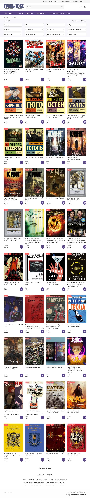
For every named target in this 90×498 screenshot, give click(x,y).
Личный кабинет (28, 479)
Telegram (82, 1)
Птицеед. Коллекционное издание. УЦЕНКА (12, 368)
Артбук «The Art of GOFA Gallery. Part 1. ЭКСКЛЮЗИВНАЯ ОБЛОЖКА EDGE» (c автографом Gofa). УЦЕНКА (76, 73)
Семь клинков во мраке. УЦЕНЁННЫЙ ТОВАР (11, 283)
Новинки (20, 13)
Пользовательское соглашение (56, 483)
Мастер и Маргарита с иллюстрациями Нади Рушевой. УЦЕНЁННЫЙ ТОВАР (34, 326)
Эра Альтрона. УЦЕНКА (32, 367)
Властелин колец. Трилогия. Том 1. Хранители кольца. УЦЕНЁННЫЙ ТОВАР (76, 284)
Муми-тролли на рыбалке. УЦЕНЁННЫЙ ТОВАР (75, 325)
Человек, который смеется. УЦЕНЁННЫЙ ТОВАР (33, 116)
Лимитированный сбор (56, 13)
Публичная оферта (61, 479)
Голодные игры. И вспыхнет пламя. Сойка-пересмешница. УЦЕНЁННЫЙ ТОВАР (55, 240)
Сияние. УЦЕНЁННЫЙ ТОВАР (55, 157)
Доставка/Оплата (66, 1)
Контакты (57, 1)
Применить (75, 21)
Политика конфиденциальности (34, 483)
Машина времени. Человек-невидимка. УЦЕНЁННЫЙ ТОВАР (76, 117)
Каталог (45, 1)
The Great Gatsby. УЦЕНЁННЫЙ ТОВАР (52, 283)
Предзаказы (29, 13)
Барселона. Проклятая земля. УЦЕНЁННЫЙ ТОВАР (55, 412)
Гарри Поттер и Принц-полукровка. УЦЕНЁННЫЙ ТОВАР (12, 455)
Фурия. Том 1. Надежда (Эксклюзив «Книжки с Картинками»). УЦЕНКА (11, 412)
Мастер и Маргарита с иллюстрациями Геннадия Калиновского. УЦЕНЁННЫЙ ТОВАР (34, 241)
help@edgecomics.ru (76, 494)
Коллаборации (61, 486)
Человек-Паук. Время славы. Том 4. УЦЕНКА (34, 70)
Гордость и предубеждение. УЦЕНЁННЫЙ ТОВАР (55, 116)
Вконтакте (75, 1)
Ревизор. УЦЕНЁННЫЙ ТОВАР (34, 157)
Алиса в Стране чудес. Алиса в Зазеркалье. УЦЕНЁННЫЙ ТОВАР (13, 117)
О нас (51, 1)
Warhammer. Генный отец (54, 367)
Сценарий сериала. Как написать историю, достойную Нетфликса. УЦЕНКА (34, 412)
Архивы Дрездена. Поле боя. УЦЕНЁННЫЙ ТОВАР (76, 412)
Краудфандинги (41, 13)
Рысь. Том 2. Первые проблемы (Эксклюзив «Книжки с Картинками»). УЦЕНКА (75, 369)
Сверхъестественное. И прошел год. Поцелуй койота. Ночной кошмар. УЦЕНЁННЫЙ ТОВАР (76, 241)
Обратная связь (49, 486)
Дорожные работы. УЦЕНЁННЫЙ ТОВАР (10, 199)
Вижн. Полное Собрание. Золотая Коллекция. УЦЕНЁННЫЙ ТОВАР (12, 71)
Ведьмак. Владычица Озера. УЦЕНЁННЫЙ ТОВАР (13, 239)
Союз (68, 13)
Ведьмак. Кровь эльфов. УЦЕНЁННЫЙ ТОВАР (74, 199)
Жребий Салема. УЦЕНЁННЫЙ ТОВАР (73, 158)
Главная (6, 17)
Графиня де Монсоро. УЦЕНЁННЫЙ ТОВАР (73, 454)
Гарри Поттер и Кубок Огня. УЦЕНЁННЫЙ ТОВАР (33, 454)
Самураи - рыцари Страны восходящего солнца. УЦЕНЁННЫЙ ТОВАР (54, 326)
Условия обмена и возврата (33, 486)
